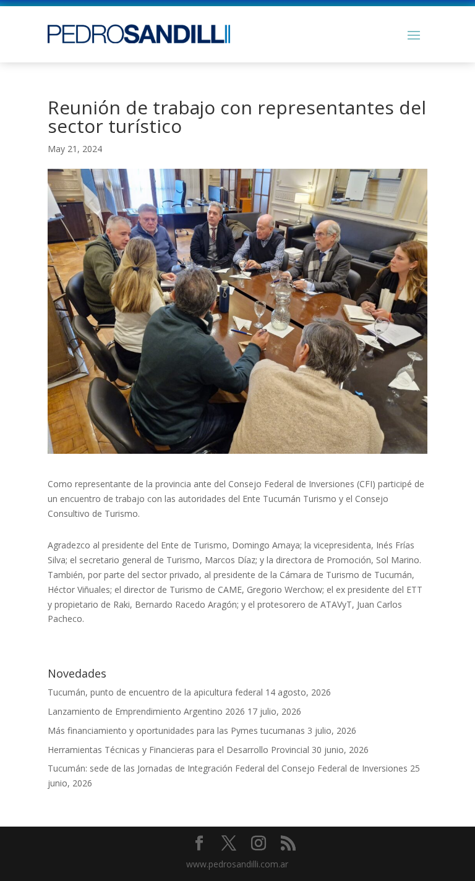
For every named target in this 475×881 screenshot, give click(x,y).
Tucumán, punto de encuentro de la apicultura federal (155, 692)
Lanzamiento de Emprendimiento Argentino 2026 (146, 711)
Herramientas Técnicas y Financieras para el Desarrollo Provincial (178, 749)
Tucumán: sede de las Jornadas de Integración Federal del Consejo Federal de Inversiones (228, 768)
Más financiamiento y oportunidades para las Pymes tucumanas (176, 730)
